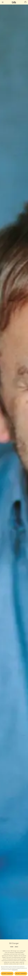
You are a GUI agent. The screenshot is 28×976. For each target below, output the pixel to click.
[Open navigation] (3, 2)
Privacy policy (15, 969)
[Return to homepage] (14, 2)
